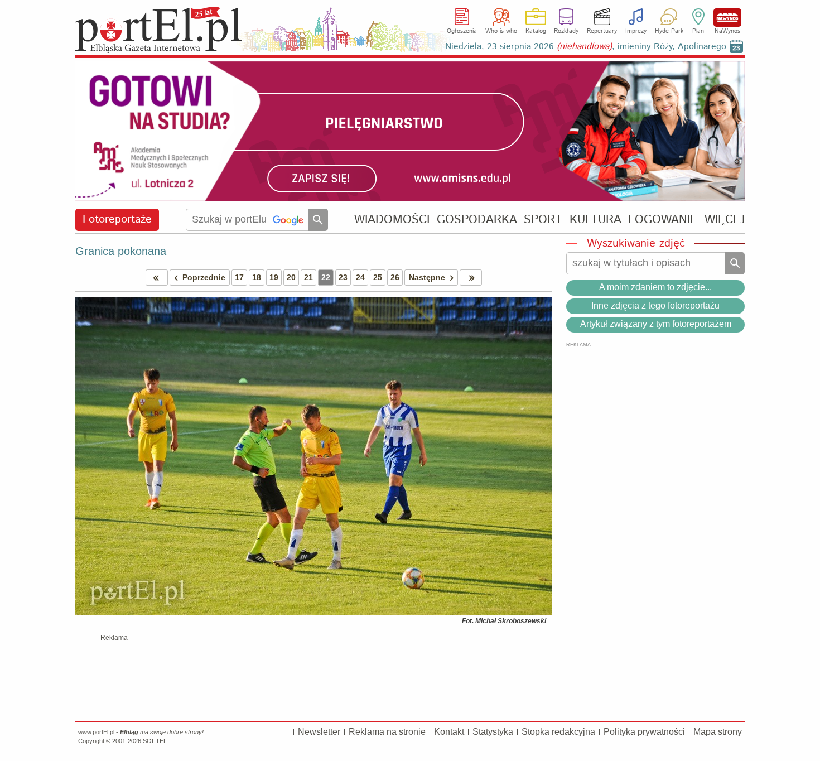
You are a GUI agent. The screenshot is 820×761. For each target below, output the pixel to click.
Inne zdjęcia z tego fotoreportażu (655, 305)
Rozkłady (566, 31)
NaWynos (727, 17)
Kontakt (449, 731)
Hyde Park (669, 31)
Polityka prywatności (644, 731)
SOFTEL (155, 741)
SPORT (543, 219)
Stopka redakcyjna (558, 731)
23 (343, 277)
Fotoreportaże (117, 219)
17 (239, 277)
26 (394, 277)
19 (273, 277)
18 (256, 277)
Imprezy (636, 31)
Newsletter (319, 731)
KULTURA (595, 219)
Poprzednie (203, 277)
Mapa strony (717, 731)
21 (308, 277)
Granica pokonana (120, 251)
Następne (427, 277)
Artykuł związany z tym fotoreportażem (655, 324)
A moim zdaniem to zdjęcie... (655, 287)
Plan (698, 31)
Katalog (535, 31)
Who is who (501, 31)
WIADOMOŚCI (392, 219)
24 (360, 277)
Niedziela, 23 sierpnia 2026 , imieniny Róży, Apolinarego (585, 46)
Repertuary (602, 31)
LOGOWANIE (662, 219)
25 (377, 277)
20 (291, 277)
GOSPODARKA (477, 219)
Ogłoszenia (462, 31)
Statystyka (492, 731)
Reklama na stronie (387, 731)
